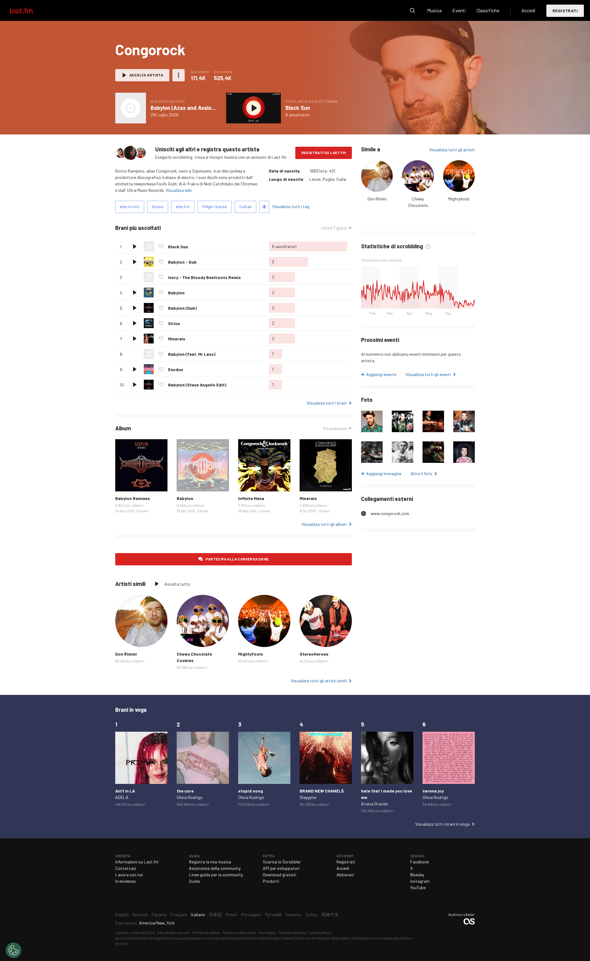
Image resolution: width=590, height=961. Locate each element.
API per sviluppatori (281, 868)
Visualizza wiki (179, 190)
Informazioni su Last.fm (137, 861)
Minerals (176, 338)
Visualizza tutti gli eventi (428, 374)
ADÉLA (121, 797)
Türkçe (311, 914)
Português (251, 914)
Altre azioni (178, 75)
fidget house (214, 206)
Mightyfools (459, 198)
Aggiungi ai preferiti (161, 246)
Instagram (420, 881)
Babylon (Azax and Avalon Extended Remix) (205, 107)
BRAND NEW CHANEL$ (322, 790)
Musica (434, 10)
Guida (194, 881)
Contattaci (125, 868)
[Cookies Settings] (13, 950)
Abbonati (345, 874)
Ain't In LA (125, 790)
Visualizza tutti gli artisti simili (319, 680)
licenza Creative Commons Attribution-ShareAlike (307, 938)
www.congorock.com (390, 513)
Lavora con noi (129, 874)
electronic (130, 206)
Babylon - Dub (182, 262)
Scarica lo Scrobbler (282, 861)
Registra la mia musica (210, 861)
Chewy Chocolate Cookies (417, 205)
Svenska (293, 914)
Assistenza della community (215, 868)
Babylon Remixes (132, 498)
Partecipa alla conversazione (237, 559)
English (121, 914)
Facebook (419, 861)
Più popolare (335, 428)
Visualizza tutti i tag (290, 206)
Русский (273, 914)
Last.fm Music (320, 932)
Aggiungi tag (264, 207)
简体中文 (330, 914)
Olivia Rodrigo (190, 797)
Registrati (565, 10)
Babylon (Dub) (182, 308)
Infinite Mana (251, 498)
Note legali (267, 932)
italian (245, 206)
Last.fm (28, 10)
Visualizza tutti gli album (324, 524)
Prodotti (271, 881)
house (157, 206)
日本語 (215, 914)
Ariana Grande (374, 803)
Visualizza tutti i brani (327, 402)
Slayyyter (308, 797)
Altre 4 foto (421, 473)
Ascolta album (130, 108)
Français (179, 914)
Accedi (528, 10)
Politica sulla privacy (239, 932)
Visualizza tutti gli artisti (452, 149)
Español (159, 914)
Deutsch (140, 914)
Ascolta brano (134, 246)
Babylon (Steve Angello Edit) (197, 384)
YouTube (418, 887)
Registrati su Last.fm (323, 152)
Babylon (176, 292)
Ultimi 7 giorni (334, 228)
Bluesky (417, 874)
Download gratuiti (279, 874)
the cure (185, 790)
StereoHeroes (314, 654)
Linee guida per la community (216, 874)
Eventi (459, 10)
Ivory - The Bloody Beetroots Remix (204, 277)
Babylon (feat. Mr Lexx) (191, 354)
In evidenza (125, 881)
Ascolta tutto (193, 228)
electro (183, 206)
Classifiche (488, 10)
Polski (231, 914)
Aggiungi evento (381, 374)
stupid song (250, 790)
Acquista (125, 482)
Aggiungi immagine (383, 473)
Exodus (175, 369)
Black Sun (297, 107)
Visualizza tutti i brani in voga (442, 824)
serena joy (433, 790)
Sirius (174, 323)
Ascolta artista (146, 75)
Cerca (412, 10)
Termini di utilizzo (206, 932)
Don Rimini (377, 198)
